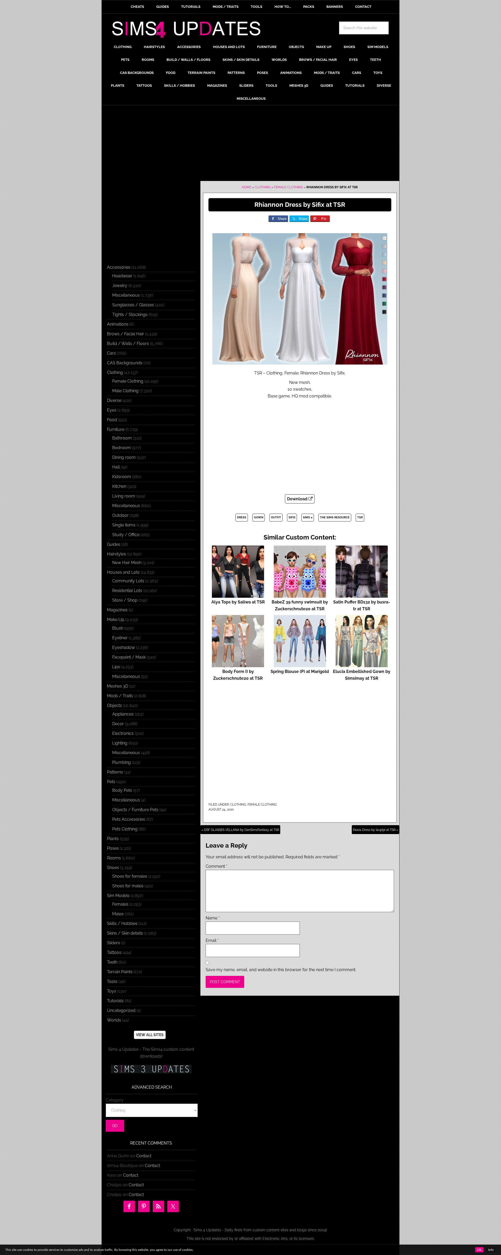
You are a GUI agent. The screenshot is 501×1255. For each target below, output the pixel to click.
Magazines (117, 609)
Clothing (263, 187)
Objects (114, 705)
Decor (118, 723)
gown (258, 517)
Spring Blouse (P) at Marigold (300, 671)
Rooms (114, 857)
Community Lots (128, 580)
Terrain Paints (120, 971)
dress (241, 517)
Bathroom (122, 438)
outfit (276, 517)
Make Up (115, 619)
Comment (216, 866)
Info (491, 1249)
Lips (116, 666)
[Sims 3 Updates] (151, 1069)
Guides (113, 544)
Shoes (113, 867)
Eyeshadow (123, 647)
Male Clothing (125, 390)
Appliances (123, 714)
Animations (117, 324)
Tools (112, 981)
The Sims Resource (335, 517)
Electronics (123, 733)
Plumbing (121, 762)
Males (118, 913)
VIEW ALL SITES (150, 1035)
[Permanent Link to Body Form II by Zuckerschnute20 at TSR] (238, 664)
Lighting (119, 743)
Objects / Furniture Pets (135, 809)
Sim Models (118, 895)
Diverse (114, 400)
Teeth (112, 962)
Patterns (115, 772)
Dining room (124, 457)
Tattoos (114, 952)
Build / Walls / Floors (128, 343)
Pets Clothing (125, 828)
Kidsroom (121, 476)
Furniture (115, 429)
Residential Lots (127, 590)
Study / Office (125, 534)
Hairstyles (116, 554)
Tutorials (115, 1000)
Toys (111, 991)
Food (112, 419)
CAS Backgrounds (124, 362)
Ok (479, 1249)
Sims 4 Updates (189, 30)
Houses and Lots (123, 572)
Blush (117, 628)
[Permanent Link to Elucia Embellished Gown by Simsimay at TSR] (362, 664)
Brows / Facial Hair (125, 333)
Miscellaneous (126, 295)
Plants (113, 838)
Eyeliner (120, 637)
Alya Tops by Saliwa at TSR (238, 602)
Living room (123, 496)
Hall (116, 467)
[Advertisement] (250, 144)
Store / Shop (125, 600)
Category (115, 1100)
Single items (123, 525)
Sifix (292, 517)
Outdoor (120, 515)
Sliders (113, 942)
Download (297, 498)
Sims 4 (307, 517)
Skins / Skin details (125, 933)
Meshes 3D (117, 686)
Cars (111, 353)
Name (213, 918)
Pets (111, 781)
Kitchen (119, 486)
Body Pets (122, 790)
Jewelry (119, 285)
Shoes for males (128, 885)
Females (120, 904)
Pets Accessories (128, 819)
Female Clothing (288, 187)
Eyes (111, 410)
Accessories (118, 267)
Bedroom (121, 447)
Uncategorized (121, 1010)
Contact (143, 1155)
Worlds (114, 1020)
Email (212, 940)
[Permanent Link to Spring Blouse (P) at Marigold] (300, 664)
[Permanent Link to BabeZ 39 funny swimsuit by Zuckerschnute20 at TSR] (300, 595)
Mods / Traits (120, 695)
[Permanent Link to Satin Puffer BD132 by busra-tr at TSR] (362, 595)
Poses (113, 848)
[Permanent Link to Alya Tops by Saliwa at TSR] (238, 595)
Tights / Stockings (129, 314)
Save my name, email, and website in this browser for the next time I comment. (281, 969)
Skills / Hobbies (122, 923)
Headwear (122, 275)
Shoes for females (129, 876)
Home (246, 187)
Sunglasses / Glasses (133, 304)
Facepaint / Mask (129, 657)
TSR (360, 517)
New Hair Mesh (126, 562)
